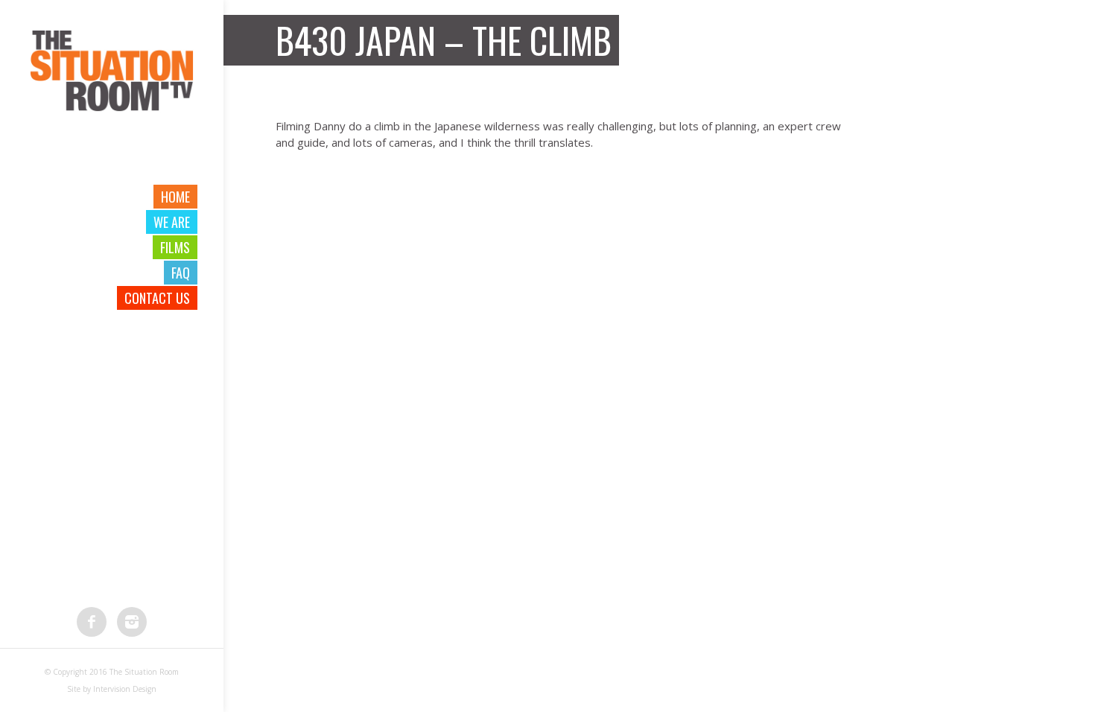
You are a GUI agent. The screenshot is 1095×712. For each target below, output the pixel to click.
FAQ (180, 272)
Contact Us (157, 298)
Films (175, 247)
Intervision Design (124, 689)
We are (171, 222)
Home (175, 196)
